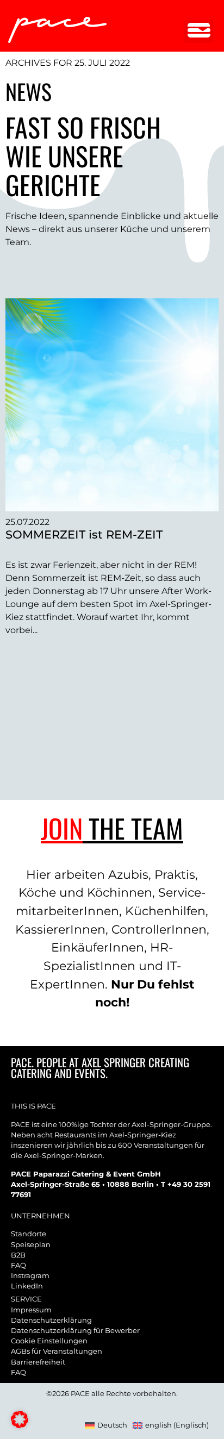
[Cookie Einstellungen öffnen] (19, 1425)
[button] (198, 31)
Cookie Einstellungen (49, 1341)
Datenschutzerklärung (51, 1320)
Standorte (28, 1234)
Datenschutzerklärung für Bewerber (75, 1331)
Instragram (30, 1276)
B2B (18, 1255)
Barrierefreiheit (38, 1362)
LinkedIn (27, 1286)
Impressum (31, 1310)
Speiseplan (31, 1245)
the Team (112, 828)
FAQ (18, 1265)
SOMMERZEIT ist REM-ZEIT (84, 534)
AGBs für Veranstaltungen (56, 1351)
